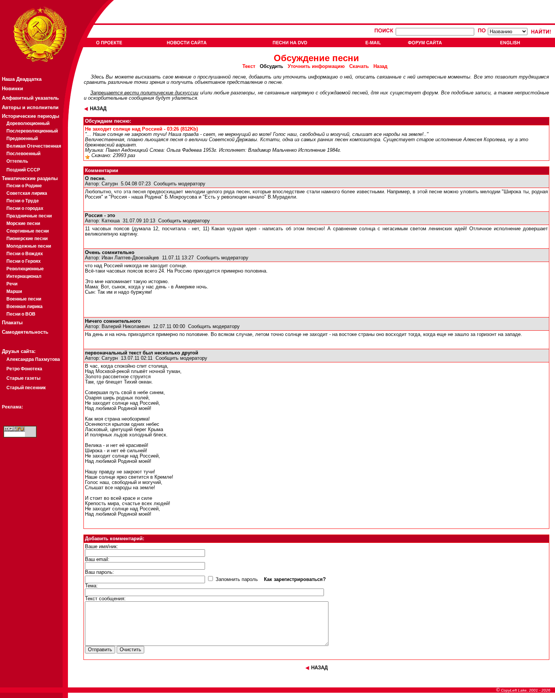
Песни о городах (24, 208)
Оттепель (17, 161)
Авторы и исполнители (30, 107)
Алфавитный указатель (30, 98)
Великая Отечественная (33, 146)
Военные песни (23, 299)
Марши (14, 291)
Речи (11, 284)
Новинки (12, 88)
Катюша (111, 220)
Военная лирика (24, 306)
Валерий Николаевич (126, 326)
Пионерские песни (27, 238)
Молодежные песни (28, 246)
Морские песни (23, 223)
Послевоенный (23, 153)
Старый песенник (26, 387)
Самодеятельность (25, 332)
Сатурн (110, 183)
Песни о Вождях (24, 253)
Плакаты (12, 322)
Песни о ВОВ (20, 314)
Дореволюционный (27, 123)
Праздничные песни (29, 216)
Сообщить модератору (179, 183)
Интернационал (24, 276)
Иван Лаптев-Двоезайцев (130, 257)
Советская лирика (26, 193)
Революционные (25, 268)
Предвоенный (22, 138)
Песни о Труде (22, 200)
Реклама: (12, 407)
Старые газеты (23, 378)
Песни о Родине (24, 185)
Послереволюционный (32, 131)
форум (430, 93)
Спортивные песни (27, 231)
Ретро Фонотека (24, 368)
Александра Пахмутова (33, 359)
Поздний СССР (23, 170)
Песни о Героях (23, 261)
